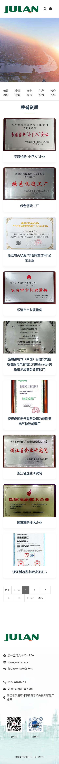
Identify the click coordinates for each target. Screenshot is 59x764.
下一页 (30, 598)
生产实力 (41, 93)
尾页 (40, 598)
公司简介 (6, 93)
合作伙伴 (53, 93)
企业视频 (17, 93)
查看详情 (29, 134)
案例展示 (29, 93)
